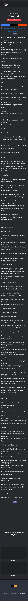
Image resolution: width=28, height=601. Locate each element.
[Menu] (2, 4)
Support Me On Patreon (14, 19)
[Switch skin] (23, 4)
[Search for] (26, 4)
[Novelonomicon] (6, 4)
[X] (14, 25)
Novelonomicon (22, 593)
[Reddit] (22, 25)
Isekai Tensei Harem (14, 13)
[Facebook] (5, 25)
